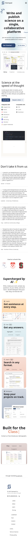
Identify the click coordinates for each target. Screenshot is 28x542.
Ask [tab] (20, 446)
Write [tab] (5, 72)
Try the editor (21, 45)
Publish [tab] (12, 72)
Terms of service (14, 532)
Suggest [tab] (18, 335)
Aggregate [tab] (10, 331)
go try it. (19, 476)
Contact (13, 524)
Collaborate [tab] (21, 72)
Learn (13, 507)
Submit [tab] (14, 446)
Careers (13, 521)
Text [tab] (20, 369)
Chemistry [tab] (14, 369)
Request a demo (16, 100)
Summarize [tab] (18, 331)
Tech (12, 518)
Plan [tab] (8, 446)
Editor (13, 504)
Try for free (6, 100)
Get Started (7, 45)
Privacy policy (13, 535)
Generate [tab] (10, 335)
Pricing (14, 510)
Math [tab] (7, 369)
